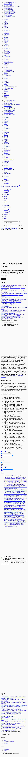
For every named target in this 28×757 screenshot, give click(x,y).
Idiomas (6, 192)
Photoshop (6, 51)
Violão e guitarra (8, 70)
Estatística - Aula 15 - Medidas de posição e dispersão (15, 499)
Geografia (6, 40)
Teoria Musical (7, 75)
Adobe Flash (7, 56)
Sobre (5, 740)
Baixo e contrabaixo (9, 71)
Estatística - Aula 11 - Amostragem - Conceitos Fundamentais (15, 493)
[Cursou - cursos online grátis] (8, 186)
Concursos (6, 82)
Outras (6, 200)
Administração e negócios (10, 86)
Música (6, 198)
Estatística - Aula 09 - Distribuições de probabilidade (15, 488)
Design (6, 196)
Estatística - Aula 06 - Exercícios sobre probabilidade (13, 483)
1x (1, 457)
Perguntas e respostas (9, 741)
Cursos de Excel (8, 4)
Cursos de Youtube (8, 15)
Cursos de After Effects (9, 12)
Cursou (2, 228)
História (6, 37)
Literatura (6, 42)
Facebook (6, 749)
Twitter (5, 750)
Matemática (6, 34)
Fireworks (6, 53)
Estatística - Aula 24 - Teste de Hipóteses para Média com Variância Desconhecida (15, 519)
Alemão (6, 27)
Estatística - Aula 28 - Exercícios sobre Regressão (15, 525)
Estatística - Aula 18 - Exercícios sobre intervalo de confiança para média (14, 505)
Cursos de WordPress (9, 13)
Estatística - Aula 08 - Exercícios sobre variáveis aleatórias (15, 486)
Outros (6, 218)
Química (6, 44)
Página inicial (7, 205)
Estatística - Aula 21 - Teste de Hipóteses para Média (13, 512)
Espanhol (6, 23)
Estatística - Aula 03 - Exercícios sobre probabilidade (15, 479)
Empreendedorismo (8, 62)
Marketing (6, 63)
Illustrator (6, 55)
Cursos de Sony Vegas (9, 16)
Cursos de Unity (8, 8)
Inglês (5, 22)
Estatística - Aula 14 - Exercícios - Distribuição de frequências (15, 497)
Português (6, 33)
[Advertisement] (14, 245)
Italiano (5, 26)
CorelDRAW (7, 52)
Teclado (6, 73)
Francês (6, 24)
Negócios (7, 214)
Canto (5, 74)
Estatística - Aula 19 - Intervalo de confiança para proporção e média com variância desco (13, 508)
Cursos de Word (8, 5)
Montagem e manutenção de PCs (12, 6)
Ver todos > (6, 19)
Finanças (6, 64)
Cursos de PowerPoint (9, 11)
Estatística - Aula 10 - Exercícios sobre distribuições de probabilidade (15, 490)
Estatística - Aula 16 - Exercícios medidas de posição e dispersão (15, 501)
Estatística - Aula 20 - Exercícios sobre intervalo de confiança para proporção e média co (15, 511)
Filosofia (6, 41)
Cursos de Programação (9, 2)
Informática (7, 190)
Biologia (6, 38)
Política (5, 84)
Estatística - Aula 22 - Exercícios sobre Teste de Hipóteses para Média (14, 515)
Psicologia (6, 85)
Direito (5, 81)
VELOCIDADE (9, 556)
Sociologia (6, 45)
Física (5, 35)
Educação (7, 194)
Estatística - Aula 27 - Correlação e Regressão (13, 524)
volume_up (1, 455)
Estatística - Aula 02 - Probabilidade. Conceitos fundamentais (15, 478)
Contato (6, 743)
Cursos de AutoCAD (9, 9)
